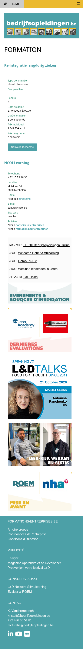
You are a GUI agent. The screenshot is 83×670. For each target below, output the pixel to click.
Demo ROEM (27, 261)
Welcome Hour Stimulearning (38, 253)
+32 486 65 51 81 (20, 620)
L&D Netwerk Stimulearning (27, 587)
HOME (15, 4)
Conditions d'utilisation (23, 539)
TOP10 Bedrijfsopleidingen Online (46, 245)
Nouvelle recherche (22, 147)
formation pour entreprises (32, 229)
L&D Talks (30, 277)
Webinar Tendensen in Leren (37, 269)
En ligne (13, 558)
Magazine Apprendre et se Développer (34, 563)
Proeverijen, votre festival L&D (29, 567)
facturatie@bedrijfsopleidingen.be (30, 625)
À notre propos (18, 529)
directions (25, 198)
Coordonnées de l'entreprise (27, 534)
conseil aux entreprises (30, 225)
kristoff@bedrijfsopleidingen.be (29, 615)
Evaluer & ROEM (20, 591)
